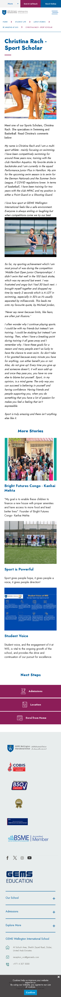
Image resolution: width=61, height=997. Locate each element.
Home (5, 22)
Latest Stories (39, 22)
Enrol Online (50, 4)
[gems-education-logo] (19, 877)
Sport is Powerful (19, 569)
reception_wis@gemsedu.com (26, 957)
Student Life (20, 22)
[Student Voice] (30, 609)
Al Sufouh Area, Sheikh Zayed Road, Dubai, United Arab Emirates (32, 949)
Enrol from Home (36, 718)
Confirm (30, 992)
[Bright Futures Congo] (30, 459)
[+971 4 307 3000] (8, 966)
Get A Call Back (30, 4)
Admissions (35, 691)
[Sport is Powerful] (30, 542)
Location (35, 704)
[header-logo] (15, 12)
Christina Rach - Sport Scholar (39, 27)
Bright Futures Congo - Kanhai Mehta (29, 488)
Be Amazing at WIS (10, 27)
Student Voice (16, 636)
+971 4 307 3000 (21, 963)
